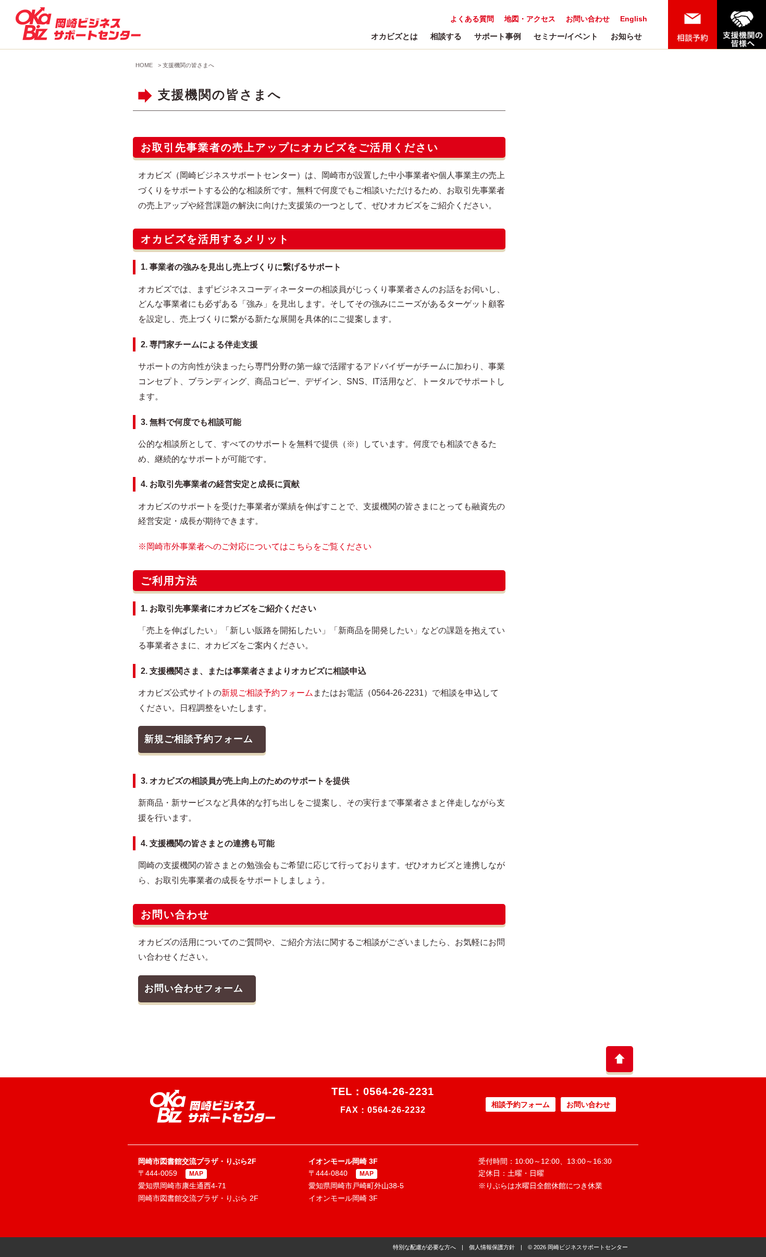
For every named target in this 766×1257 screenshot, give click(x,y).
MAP (196, 1173)
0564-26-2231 (398, 1091)
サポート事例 (497, 36)
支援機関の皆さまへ (188, 65)
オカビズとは (394, 36)
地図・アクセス (529, 19)
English (633, 19)
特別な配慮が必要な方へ (424, 1247)
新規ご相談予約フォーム (267, 692)
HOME (144, 65)
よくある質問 (472, 19)
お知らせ (626, 36)
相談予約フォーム (520, 1104)
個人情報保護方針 (492, 1247)
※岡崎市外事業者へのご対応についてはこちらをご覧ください (255, 546)
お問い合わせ (588, 19)
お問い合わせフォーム (193, 988)
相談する (446, 36)
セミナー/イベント (566, 36)
